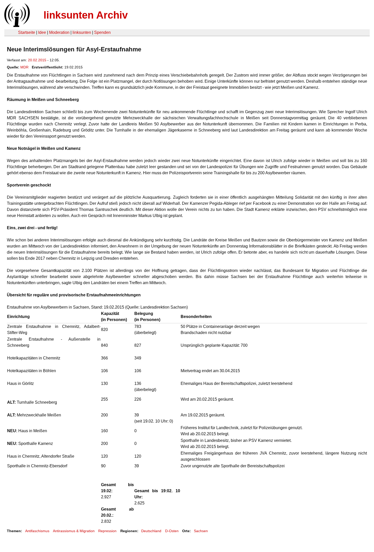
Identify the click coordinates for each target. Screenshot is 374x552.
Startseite (26, 32)
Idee (42, 32)
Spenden (102, 32)
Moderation (59, 32)
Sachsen (201, 531)
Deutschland (151, 531)
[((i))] (16, 25)
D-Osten (172, 531)
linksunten (82, 32)
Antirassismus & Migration (74, 531)
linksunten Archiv (86, 15)
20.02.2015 (37, 60)
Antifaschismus (37, 531)
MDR (24, 67)
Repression (107, 531)
